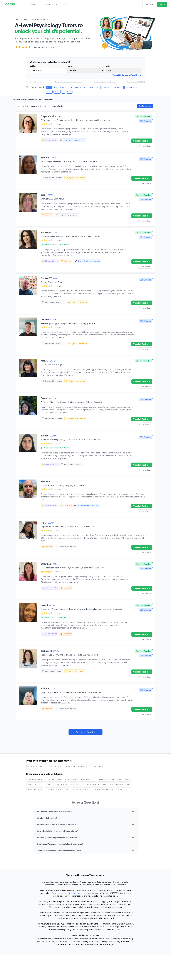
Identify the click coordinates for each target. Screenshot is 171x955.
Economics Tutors (55, 780)
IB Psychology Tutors (35, 766)
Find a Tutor (35, 4)
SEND (64, 4)
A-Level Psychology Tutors (75, 766)
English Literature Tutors (107, 780)
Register (150, 4)
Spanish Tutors (63, 789)
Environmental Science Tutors (96, 784)
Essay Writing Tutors (34, 784)
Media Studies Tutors (35, 789)
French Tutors (123, 780)
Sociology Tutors (76, 784)
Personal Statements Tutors (81, 789)
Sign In (162, 4)
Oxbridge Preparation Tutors (120, 784)
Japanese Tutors (70, 780)
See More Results (85, 732)
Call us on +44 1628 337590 (136, 82)
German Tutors (62, 784)
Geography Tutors (123, 789)
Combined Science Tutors (36, 780)
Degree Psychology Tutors (96, 766)
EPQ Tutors (50, 789)
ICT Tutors (49, 784)
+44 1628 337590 (112, 893)
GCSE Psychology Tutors (54, 766)
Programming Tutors (87, 780)
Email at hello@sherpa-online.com (105, 82)
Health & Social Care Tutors (104, 789)
